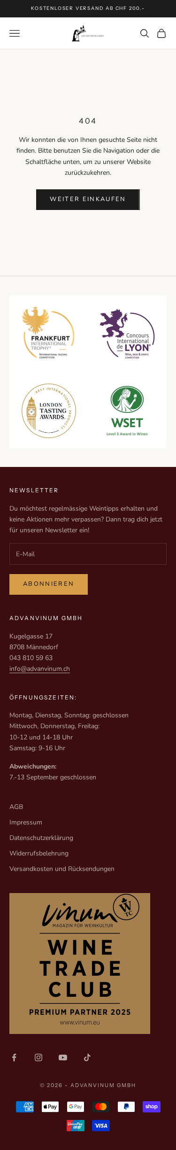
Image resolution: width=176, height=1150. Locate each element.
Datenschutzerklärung (41, 837)
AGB (16, 806)
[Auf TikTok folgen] (87, 1057)
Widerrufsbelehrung (39, 853)
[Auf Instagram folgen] (38, 1057)
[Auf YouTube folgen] (63, 1057)
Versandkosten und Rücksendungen (62, 868)
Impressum (25, 822)
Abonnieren (48, 584)
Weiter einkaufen (88, 199)
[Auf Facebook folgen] (14, 1057)
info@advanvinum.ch (39, 668)
